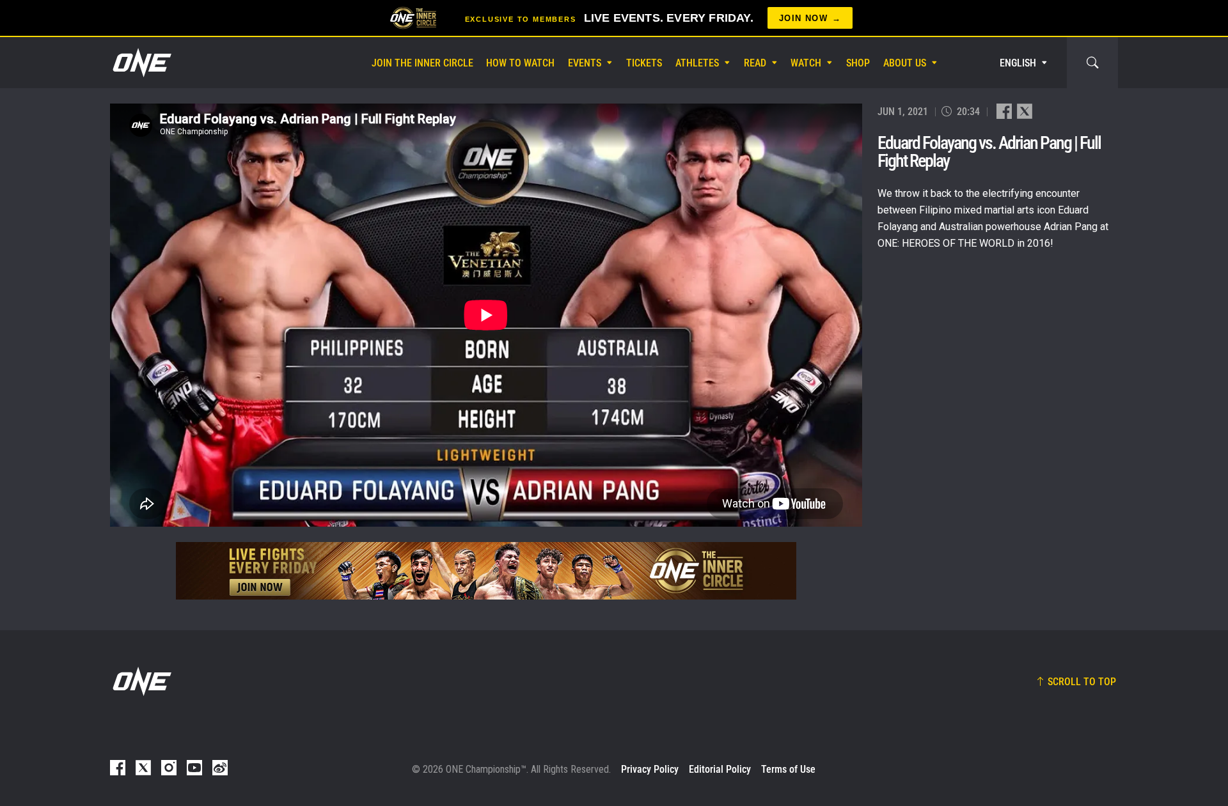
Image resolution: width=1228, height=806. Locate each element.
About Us (904, 63)
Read (755, 63)
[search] (1092, 62)
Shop (858, 63)
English (1018, 63)
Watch (806, 63)
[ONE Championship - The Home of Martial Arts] (140, 62)
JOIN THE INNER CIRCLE (422, 63)
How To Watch (520, 63)
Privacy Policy (650, 769)
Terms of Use (788, 769)
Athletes (697, 63)
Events (584, 63)
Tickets (644, 63)
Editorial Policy (720, 769)
